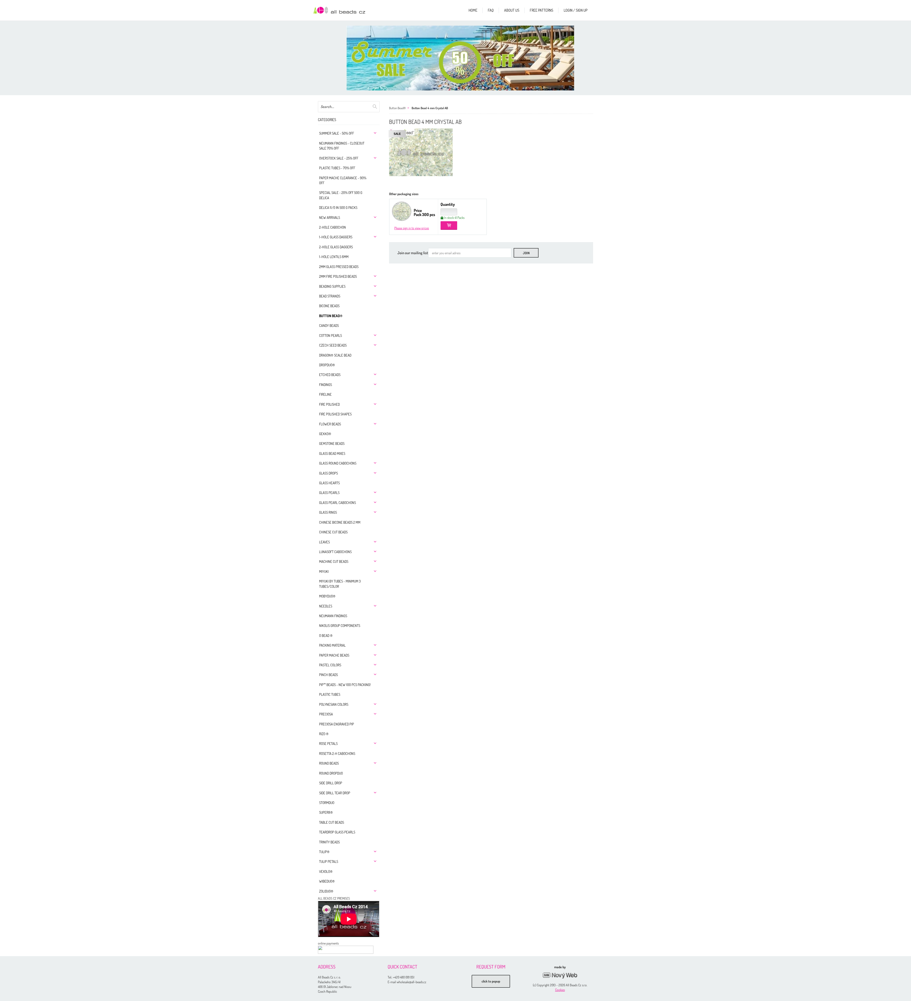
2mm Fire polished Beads (338, 276)
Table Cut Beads (331, 822)
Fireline (325, 394)
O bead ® (326, 635)
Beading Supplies (332, 286)
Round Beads (329, 763)
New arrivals (329, 217)
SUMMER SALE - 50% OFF (336, 133)
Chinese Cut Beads (333, 532)
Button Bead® (330, 316)
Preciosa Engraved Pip (336, 724)
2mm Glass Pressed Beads (338, 266)
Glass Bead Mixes (332, 453)
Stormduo (326, 802)
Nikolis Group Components (339, 625)
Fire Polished (329, 404)
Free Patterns (541, 10)
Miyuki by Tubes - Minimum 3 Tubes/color (340, 583)
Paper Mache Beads (334, 655)
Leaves (324, 542)
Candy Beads (329, 325)
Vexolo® (326, 871)
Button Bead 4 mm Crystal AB (430, 108)
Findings (325, 384)
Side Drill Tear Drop (334, 793)
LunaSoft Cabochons (335, 552)
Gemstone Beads (331, 443)
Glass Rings (328, 512)
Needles (325, 606)
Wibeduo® (327, 881)
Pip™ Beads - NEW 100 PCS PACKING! (345, 684)
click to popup (491, 981)
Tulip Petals (328, 861)
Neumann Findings (333, 616)
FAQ (491, 10)
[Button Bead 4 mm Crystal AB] (421, 152)
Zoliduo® (326, 891)
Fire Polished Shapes (335, 414)
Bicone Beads (329, 306)
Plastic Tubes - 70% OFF (337, 168)
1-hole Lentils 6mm (334, 256)
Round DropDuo (331, 773)
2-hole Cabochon (332, 227)
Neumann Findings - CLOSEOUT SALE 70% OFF (341, 145)
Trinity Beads (329, 842)
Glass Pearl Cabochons (337, 502)
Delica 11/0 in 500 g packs (338, 207)
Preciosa (326, 714)
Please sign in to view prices (411, 228)
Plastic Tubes (329, 694)
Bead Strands (329, 296)
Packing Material (332, 645)
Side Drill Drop (330, 783)
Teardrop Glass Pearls (337, 832)
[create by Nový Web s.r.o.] (559, 975)
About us (511, 10)
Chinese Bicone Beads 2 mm (339, 522)
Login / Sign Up (575, 10)
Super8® (326, 812)
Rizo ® (324, 734)
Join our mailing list (412, 252)
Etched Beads (329, 374)
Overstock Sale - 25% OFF (338, 158)
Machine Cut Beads (333, 561)
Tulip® (324, 852)
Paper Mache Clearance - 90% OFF (342, 180)
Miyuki (324, 571)
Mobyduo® (327, 596)
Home (473, 10)
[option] (460, 58)
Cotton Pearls (330, 335)
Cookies (560, 990)
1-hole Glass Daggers (335, 237)
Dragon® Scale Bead (335, 355)
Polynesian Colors (333, 704)
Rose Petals (328, 743)
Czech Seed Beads (333, 345)
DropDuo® (327, 365)
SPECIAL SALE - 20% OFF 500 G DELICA (340, 195)
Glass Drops (328, 473)
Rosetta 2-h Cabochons (337, 753)
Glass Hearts (329, 483)
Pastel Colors (330, 665)
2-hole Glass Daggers (336, 247)
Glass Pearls (329, 492)
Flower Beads (330, 424)
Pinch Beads (328, 674)
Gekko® (325, 434)
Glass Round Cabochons (337, 463)
